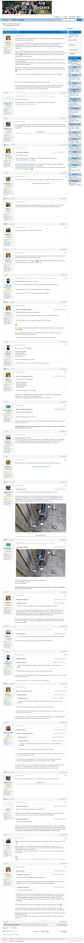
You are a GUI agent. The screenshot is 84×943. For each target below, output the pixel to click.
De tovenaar (71, 128)
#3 (65, 121)
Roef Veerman (8, 732)
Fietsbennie (7, 128)
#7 (65, 227)
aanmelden (76, 34)
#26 (65, 866)
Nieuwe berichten (27, 939)
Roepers (7, 234)
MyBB (11, 941)
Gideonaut (72, 142)
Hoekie (7, 441)
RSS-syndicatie (59, 939)
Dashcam (75, 60)
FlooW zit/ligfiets (75, 108)
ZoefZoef (72, 162)
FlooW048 (72, 184)
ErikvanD (7, 183)
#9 (65, 278)
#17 (65, 543)
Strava (16, 860)
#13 (65, 405)
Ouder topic (7, 924)
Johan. (7, 845)
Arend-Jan (72, 149)
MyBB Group (21, 941)
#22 (65, 725)
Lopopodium (8, 103)
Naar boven (12, 939)
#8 (65, 252)
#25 (65, 838)
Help (80, 16)
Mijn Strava (46, 183)
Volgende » (14, 28)
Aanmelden (14, 19)
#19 (65, 629)
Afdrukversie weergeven (9, 931)
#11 (65, 345)
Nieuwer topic (14, 924)
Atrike (7, 208)
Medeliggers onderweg (74, 124)
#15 (65, 459)
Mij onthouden (73, 50)
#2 (65, 96)
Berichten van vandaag (37, 939)
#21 (65, 686)
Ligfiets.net (57, 16)
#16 (65, 485)
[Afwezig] (10, 809)
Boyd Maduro (72, 71)
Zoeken (65, 16)
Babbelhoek (75, 116)
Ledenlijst (72, 16)
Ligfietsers (10, 23)
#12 (65, 372)
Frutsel (7, 42)
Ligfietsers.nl (5, 939)
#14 (65, 434)
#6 (65, 201)
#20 (65, 654)
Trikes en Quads (17, 23)
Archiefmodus (19, 939)
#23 (65, 775)
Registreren (21, 19)
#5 (65, 176)
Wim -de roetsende (53, 278)
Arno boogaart (72, 79)
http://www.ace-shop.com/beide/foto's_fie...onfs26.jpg (29, 165)
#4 (65, 148)
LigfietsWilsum (72, 170)
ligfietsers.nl (5, 23)
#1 (65, 35)
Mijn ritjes (40, 183)
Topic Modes (64, 31)
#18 (65, 595)
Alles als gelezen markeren (49, 939)
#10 (65, 305)
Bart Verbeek (8, 410)
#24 (65, 802)
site (45, 131)
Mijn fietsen (35, 183)
